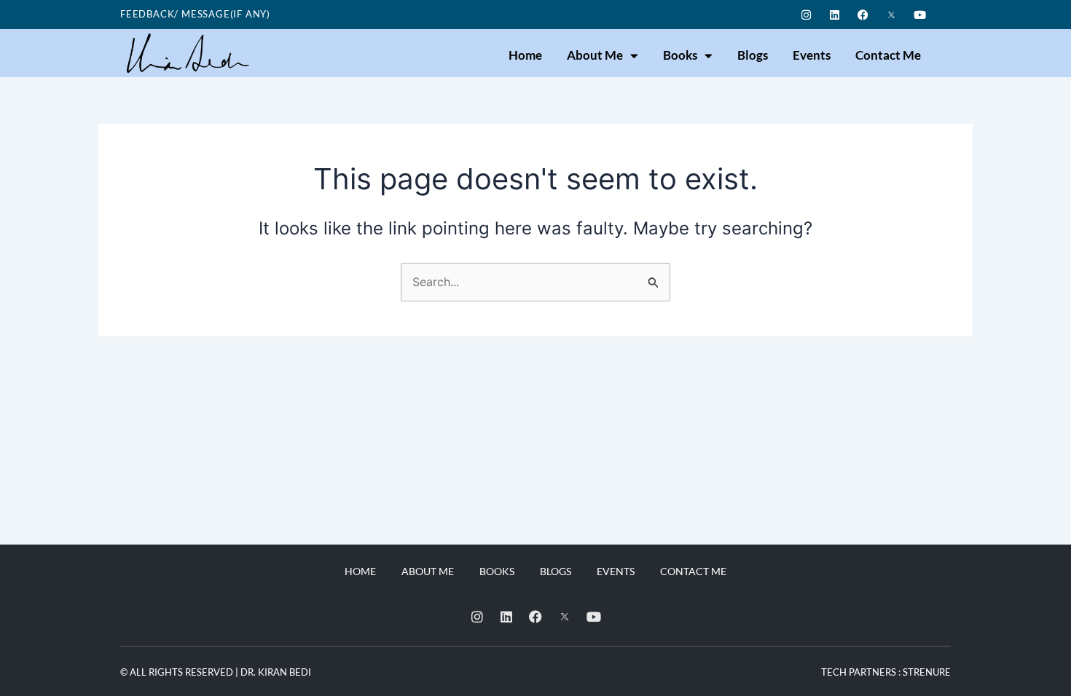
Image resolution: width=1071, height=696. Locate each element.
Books (680, 55)
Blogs (752, 55)
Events (812, 55)
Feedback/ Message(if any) (195, 14)
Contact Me (888, 55)
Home (525, 55)
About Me (595, 55)
